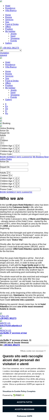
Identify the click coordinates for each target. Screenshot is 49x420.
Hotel (7, 6)
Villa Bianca (10, 10)
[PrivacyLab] (18, 395)
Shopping (14, 38)
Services (9, 20)
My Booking (38, 157)
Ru (6, 113)
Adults (3, 173)
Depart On (5, 167)
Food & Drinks (12, 24)
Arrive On (4, 161)
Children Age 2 (7, 181)
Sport (12, 36)
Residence (10, 8)
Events (13, 41)
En (6, 106)
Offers (8, 27)
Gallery (8, 43)
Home (8, 15)
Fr (6, 111)
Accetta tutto (24, 402)
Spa (7, 22)
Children (4, 175)
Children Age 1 (7, 178)
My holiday (10, 31)
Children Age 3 (7, 184)
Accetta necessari (24, 409)
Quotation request (4, 54)
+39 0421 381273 (10, 48)
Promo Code (6, 189)
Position (9, 29)
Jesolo (13, 34)
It (5, 104)
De (6, 109)
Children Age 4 (7, 186)
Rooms (8, 17)
